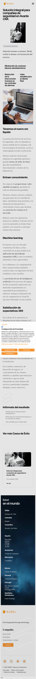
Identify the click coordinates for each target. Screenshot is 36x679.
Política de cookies (7, 344)
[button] (4, 324)
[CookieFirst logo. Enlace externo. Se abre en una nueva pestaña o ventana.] (2, 327)
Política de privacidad (21, 344)
